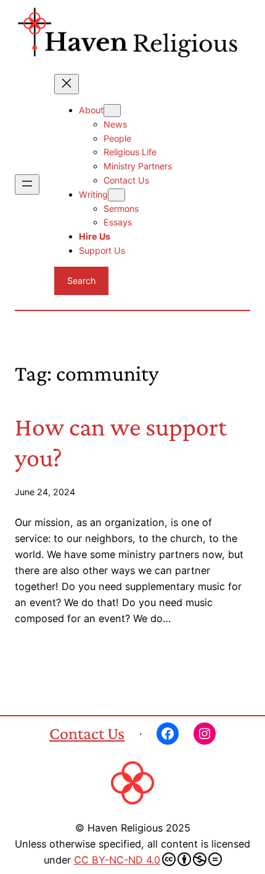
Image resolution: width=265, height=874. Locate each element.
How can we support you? (121, 442)
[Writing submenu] (116, 194)
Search (81, 280)
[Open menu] (27, 184)
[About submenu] (112, 110)
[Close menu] (66, 84)
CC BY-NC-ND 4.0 (117, 860)
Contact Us (86, 733)
